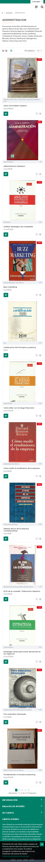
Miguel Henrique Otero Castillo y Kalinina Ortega (18, 586)
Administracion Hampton (14, 166)
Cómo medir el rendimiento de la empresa (22, 468)
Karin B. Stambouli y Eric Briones (14, 282)
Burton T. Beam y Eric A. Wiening (14, 770)
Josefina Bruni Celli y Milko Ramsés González (18, 709)
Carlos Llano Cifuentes (10, 524)
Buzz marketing (10, 287)
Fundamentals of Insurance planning (19, 775)
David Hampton (8, 161)
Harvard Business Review (11, 464)
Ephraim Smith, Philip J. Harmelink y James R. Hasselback (22, 99)
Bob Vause (7, 222)
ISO (5, 343)
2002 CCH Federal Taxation (15, 106)
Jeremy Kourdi (8, 647)
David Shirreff (8, 403)
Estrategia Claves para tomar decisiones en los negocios (22, 653)
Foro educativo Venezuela (15, 714)
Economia (9, 13)
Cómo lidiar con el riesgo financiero (19, 408)
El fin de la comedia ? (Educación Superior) (22, 591)
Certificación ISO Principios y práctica (20, 347)
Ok (42, 844)
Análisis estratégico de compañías (18, 227)
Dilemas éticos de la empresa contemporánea (16, 530)
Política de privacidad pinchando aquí (15, 856)
